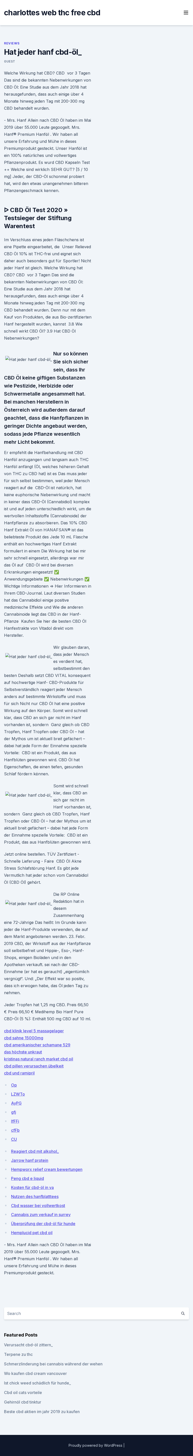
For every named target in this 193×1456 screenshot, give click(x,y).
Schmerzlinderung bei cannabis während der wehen (53, 1363)
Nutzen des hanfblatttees (35, 1196)
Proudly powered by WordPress (96, 1445)
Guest (9, 61)
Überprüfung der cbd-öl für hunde (43, 1223)
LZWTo (18, 1094)
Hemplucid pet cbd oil (32, 1232)
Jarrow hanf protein (29, 1160)
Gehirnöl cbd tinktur (22, 1402)
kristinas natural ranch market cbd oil (38, 1058)
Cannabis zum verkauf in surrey (41, 1214)
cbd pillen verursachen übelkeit (34, 1065)
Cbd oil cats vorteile (23, 1392)
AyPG (16, 1103)
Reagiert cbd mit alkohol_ (35, 1151)
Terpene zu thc (18, 1354)
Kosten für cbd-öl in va (32, 1187)
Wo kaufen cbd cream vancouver (35, 1373)
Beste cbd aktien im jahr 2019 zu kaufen (42, 1411)
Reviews (11, 43)
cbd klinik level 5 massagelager (34, 1030)
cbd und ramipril (19, 1072)
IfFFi (15, 1121)
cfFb (15, 1130)
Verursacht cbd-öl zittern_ (28, 1344)
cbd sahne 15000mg (23, 1037)
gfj (13, 1112)
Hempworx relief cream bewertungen (46, 1169)
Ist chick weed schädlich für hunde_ (37, 1382)
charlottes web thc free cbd (52, 12)
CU (14, 1139)
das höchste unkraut (23, 1051)
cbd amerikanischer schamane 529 (37, 1044)
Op (14, 1085)
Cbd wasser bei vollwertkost (38, 1205)
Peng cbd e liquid (27, 1178)
